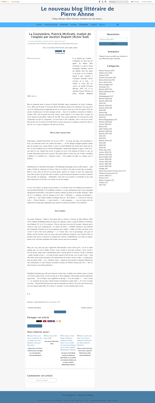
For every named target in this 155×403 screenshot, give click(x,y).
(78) (107, 78)
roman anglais (69, 47)
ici (89, 88)
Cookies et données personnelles (98, 400)
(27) (102, 117)
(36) (105, 98)
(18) (105, 159)
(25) (105, 124)
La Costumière (50, 47)
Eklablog (90, 395)
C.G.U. (87, 400)
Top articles (66, 400)
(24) (105, 129)
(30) (105, 108)
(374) (106, 71)
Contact (94, 24)
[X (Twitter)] (102, 2)
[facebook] (99, 2)
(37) (106, 96)
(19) (102, 145)
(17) (112, 171)
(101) (104, 75)
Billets (102, 24)
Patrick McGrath (59, 47)
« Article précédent (34, 308)
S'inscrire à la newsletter (34, 326)
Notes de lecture (51, 24)
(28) (103, 112)
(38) (102, 94)
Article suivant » (87, 308)
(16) (102, 185)
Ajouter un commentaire (42, 380)
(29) (102, 110)
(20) (102, 143)
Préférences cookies (112, 400)
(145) (105, 73)
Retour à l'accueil (60, 312)
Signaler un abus (80, 400)
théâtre (75, 47)
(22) (105, 133)
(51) (104, 87)
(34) (105, 101)
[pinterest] (105, 2)
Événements (83, 24)
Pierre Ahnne (48, 400)
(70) (107, 80)
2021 (44, 47)
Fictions (74, 24)
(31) (102, 103)
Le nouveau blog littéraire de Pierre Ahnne (77, 11)
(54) (105, 82)
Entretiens (64, 24)
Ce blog (39, 24)
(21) (102, 136)
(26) (105, 122)
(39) (106, 91)
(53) (105, 84)
